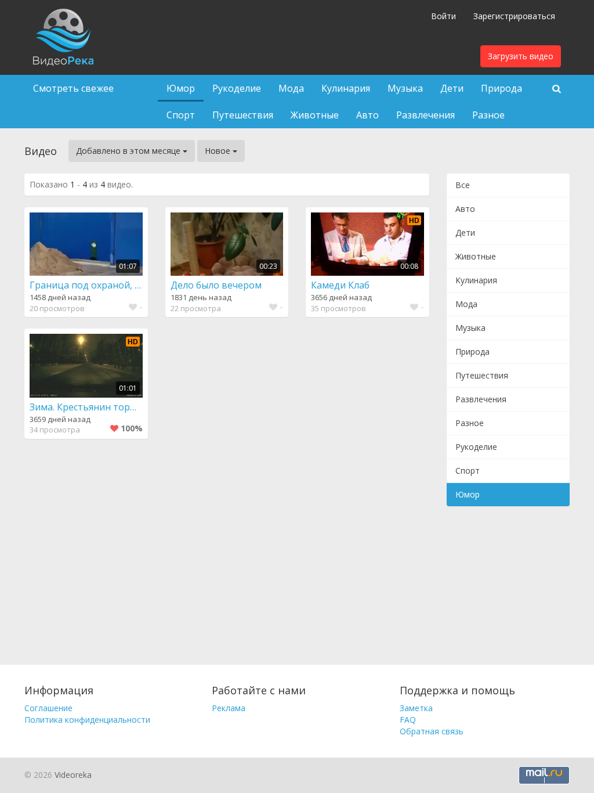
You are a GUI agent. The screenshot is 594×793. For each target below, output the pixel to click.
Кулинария (345, 88)
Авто (367, 115)
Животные (315, 115)
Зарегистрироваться (514, 15)
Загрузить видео (520, 56)
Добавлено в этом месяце (129, 150)
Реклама (228, 707)
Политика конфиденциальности (87, 719)
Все (462, 184)
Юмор (180, 88)
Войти (443, 15)
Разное (488, 115)
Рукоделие (236, 88)
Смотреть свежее (73, 88)
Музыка (405, 88)
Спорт (180, 115)
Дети (451, 88)
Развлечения (425, 115)
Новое (219, 150)
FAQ (408, 719)
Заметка (416, 707)
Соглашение (48, 707)
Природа (501, 88)
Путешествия (242, 115)
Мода (291, 88)
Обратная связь (431, 731)
